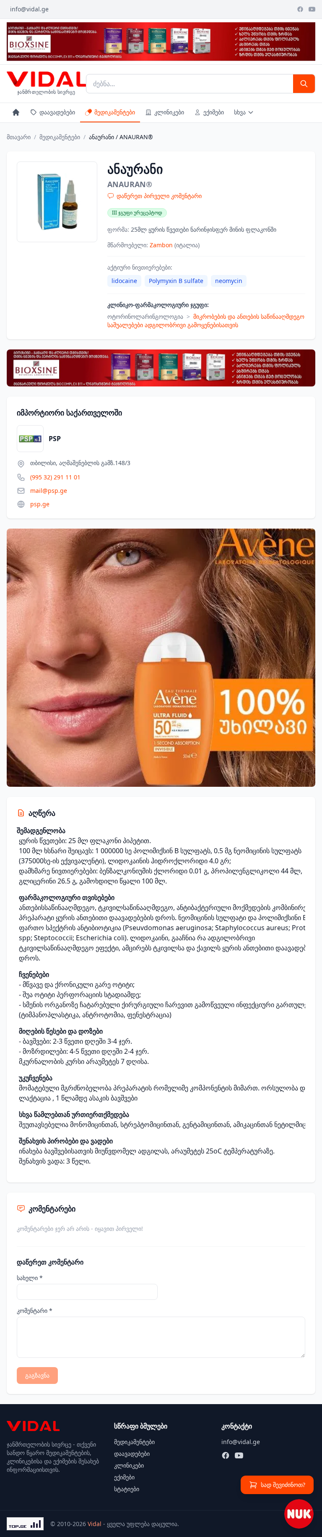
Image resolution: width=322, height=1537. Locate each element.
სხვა (240, 112)
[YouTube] (312, 9)
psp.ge (39, 504)
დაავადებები (57, 112)
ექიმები (213, 112)
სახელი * (30, 1278)
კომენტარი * (34, 1311)
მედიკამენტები (114, 112)
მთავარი (19, 137)
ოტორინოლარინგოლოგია (145, 316)
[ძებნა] (304, 83)
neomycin (228, 281)
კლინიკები (169, 112)
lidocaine (124, 281)
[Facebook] (300, 9)
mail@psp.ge (48, 491)
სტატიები (126, 1489)
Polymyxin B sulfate (176, 281)
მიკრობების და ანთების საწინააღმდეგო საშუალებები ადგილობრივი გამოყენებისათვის (205, 320)
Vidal (94, 1524)
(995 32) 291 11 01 (55, 477)
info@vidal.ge (29, 9)
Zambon (162, 245)
